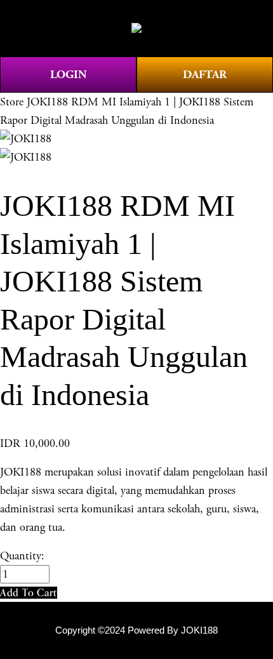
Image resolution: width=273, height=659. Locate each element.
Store (11, 102)
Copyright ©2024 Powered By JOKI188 (136, 630)
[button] (28, 593)
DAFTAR (205, 74)
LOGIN (68, 74)
